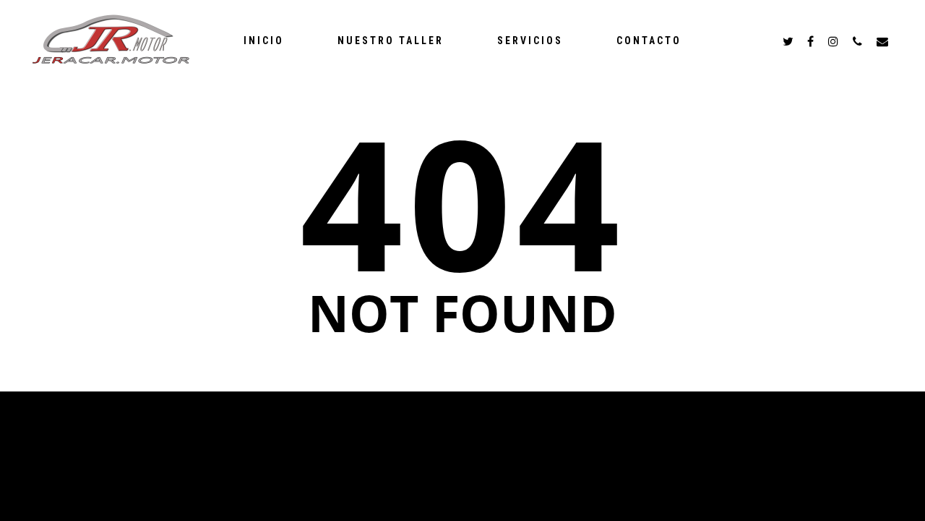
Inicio (264, 40)
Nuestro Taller (390, 40)
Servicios (530, 40)
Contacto (648, 40)
